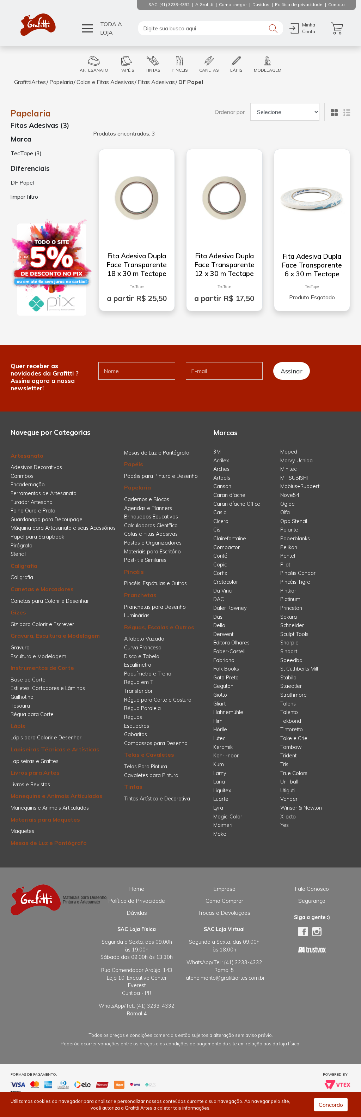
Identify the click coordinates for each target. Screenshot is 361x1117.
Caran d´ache (229, 495)
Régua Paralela (142, 708)
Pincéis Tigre (295, 582)
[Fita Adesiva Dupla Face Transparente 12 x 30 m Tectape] (224, 196)
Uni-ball (289, 782)
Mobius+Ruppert (299, 486)
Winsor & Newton (301, 808)
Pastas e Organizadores (153, 543)
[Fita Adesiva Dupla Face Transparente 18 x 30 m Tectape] (137, 196)
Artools (221, 478)
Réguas (133, 717)
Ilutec (219, 738)
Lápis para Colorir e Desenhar (46, 737)
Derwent (223, 634)
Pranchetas (140, 595)
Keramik (223, 747)
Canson (222, 486)
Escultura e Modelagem (38, 656)
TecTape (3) (26, 153)
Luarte (220, 799)
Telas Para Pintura (145, 766)
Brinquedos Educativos (151, 517)
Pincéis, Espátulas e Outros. (156, 583)
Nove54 (289, 495)
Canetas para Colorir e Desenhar (50, 601)
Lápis (18, 725)
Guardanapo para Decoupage (46, 519)
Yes (284, 825)
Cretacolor (225, 582)
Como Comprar (224, 900)
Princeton (291, 608)
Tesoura (20, 706)
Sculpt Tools (294, 634)
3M (217, 452)
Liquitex (222, 790)
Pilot (285, 564)
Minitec (288, 469)
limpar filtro (24, 196)
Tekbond (290, 721)
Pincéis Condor (298, 573)
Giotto (220, 695)
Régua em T (138, 682)
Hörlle (220, 729)
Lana (219, 782)
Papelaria (61, 81)
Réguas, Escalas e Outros (159, 627)
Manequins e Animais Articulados (57, 795)
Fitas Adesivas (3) (40, 125)
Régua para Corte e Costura (157, 700)
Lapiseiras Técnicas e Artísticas (55, 749)
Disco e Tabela (141, 656)
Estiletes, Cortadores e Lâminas (48, 688)
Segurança (311, 900)
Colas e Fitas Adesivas (105, 81)
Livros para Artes (35, 772)
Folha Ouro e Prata (33, 511)
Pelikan (288, 547)
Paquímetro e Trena (147, 674)
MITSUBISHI (294, 478)
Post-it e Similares (145, 560)
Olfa (285, 512)
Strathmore (293, 695)
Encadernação (28, 484)
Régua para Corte (32, 714)
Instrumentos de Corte (42, 667)
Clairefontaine (229, 538)
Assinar (291, 371)
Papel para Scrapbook (37, 537)
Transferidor (138, 691)
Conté (220, 556)
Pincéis (134, 571)
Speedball (292, 660)
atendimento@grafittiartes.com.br (225, 978)
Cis (216, 530)
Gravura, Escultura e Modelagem (55, 635)
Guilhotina (22, 697)
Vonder (289, 799)
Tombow (290, 747)
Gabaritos (135, 734)
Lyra (218, 808)
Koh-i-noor (226, 755)
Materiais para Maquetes (45, 819)
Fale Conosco (312, 888)
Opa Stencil (293, 521)
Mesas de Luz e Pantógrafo (49, 842)
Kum (218, 764)
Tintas (133, 786)
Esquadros (136, 726)
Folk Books (226, 669)
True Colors (293, 773)
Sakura (288, 617)
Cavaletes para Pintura (151, 775)
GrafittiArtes (30, 81)
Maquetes (22, 831)
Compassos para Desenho (156, 743)
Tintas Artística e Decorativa (157, 798)
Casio (220, 512)
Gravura (20, 647)
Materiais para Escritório (152, 551)
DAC (218, 599)
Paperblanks (295, 538)
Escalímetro (137, 665)
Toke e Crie (293, 738)
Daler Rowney (230, 608)
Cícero (220, 521)
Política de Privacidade (136, 900)
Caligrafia (24, 565)
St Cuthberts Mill (299, 669)
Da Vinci (222, 591)
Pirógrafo (21, 545)
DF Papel (190, 81)
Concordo (331, 1104)
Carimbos (22, 476)
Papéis (133, 464)
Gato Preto (226, 677)
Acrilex (221, 460)
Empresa (224, 888)
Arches (221, 469)
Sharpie (289, 642)
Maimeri (222, 825)
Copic (220, 564)
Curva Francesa (142, 647)
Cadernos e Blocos (146, 499)
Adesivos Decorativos (36, 467)
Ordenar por (230, 111)
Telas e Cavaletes (149, 754)
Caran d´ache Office (236, 504)
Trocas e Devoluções (224, 912)
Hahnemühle (228, 712)
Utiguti (287, 790)
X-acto (288, 816)
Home (136, 888)
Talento (289, 712)
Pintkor (288, 591)
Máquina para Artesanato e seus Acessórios (63, 528)
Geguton (223, 686)
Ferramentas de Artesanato (44, 493)
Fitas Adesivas (156, 81)
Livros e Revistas (30, 784)
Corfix (220, 573)
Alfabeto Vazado (144, 639)
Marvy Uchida (296, 460)
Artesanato (27, 455)
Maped (288, 452)
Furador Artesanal (32, 502)
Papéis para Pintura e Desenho (161, 476)
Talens (288, 704)
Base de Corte (28, 680)
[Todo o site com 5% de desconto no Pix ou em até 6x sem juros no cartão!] (52, 267)
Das (217, 617)
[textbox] (210, 28)
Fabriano (223, 660)
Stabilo (288, 677)
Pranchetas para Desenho (155, 607)
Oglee (287, 504)
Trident (288, 755)
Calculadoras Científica (151, 525)
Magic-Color (227, 816)
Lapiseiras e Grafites (35, 761)
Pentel (287, 556)
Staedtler (291, 686)
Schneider (292, 625)
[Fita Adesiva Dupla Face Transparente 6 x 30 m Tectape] (312, 196)
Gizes (18, 612)
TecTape (136, 286)
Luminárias (136, 615)
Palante (289, 530)
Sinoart (288, 651)
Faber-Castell (229, 651)
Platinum (290, 599)
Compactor (226, 547)
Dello (219, 625)
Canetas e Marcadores (42, 589)
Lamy (219, 773)
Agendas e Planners (148, 508)
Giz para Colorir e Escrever (42, 624)
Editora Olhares (231, 642)
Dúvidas (137, 912)
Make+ (221, 834)
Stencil (18, 554)
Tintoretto (291, 729)
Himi (218, 721)
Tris (284, 764)
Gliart (219, 704)
